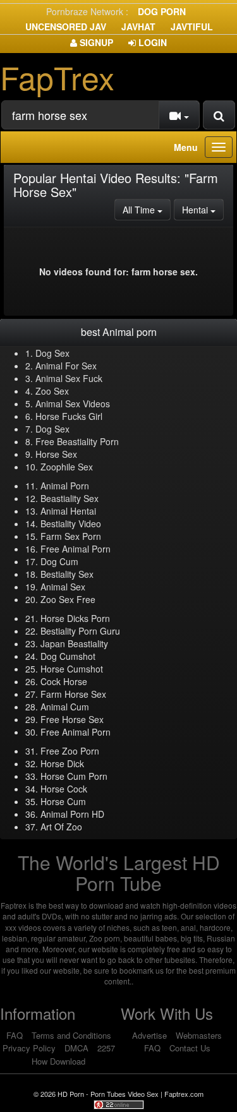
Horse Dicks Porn (75, 618)
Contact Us (189, 1048)
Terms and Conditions (71, 1035)
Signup (95, 42)
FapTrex (57, 76)
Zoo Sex (52, 391)
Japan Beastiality (74, 643)
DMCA (76, 1048)
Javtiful (192, 26)
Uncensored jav (65, 26)
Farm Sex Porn (70, 536)
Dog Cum (59, 561)
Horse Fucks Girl (68, 416)
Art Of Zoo (61, 826)
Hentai (203, 209)
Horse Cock (63, 788)
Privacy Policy (29, 1048)
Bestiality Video (70, 523)
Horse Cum (63, 801)
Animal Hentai (68, 511)
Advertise (149, 1035)
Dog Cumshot (67, 656)
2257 (106, 1048)
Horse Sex (56, 454)
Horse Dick (62, 763)
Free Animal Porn (75, 548)
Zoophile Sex (66, 466)
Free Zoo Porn (69, 750)
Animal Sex (62, 586)
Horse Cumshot (71, 668)
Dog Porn (162, 11)
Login (151, 42)
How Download (58, 1061)
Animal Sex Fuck (68, 378)
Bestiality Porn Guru (80, 631)
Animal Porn (64, 485)
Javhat (138, 26)
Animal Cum (64, 706)
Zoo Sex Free (67, 599)
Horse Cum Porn (73, 776)
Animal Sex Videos (72, 403)
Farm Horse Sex (73, 694)
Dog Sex (52, 353)
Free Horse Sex (72, 719)
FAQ (14, 1035)
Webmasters (199, 1035)
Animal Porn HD (72, 814)
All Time (147, 209)
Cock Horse (63, 681)
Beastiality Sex (69, 498)
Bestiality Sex (67, 574)
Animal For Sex (66, 365)
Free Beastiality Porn (77, 441)
